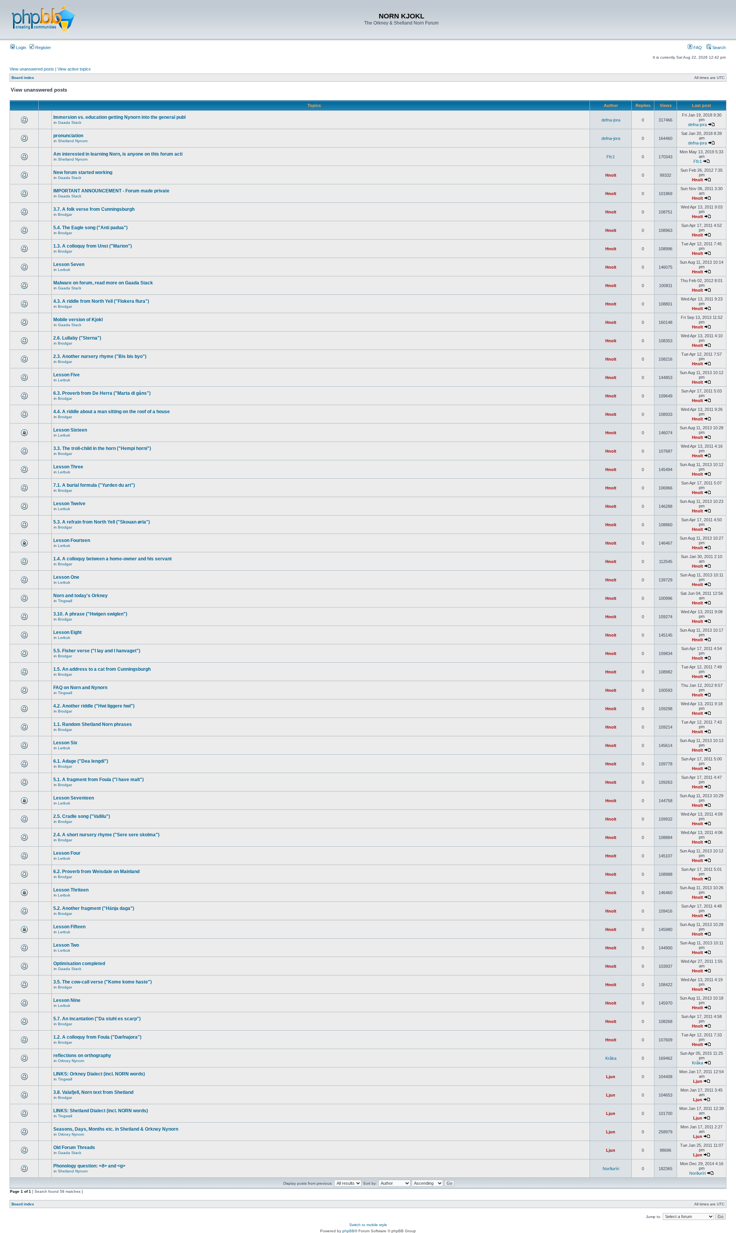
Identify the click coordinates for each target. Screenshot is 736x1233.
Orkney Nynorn (71, 1061)
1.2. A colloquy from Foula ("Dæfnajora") (97, 1037)
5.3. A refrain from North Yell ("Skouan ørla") (101, 522)
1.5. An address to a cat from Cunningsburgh (102, 669)
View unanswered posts (32, 69)
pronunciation (68, 135)
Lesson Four (66, 853)
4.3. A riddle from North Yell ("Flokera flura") (101, 301)
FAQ (697, 47)
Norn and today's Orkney (80, 595)
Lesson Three (68, 467)
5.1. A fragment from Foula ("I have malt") (98, 779)
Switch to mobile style (368, 1225)
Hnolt (610, 175)
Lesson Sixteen (70, 430)
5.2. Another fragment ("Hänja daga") (93, 908)
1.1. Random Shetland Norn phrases (92, 724)
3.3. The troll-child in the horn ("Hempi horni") (102, 448)
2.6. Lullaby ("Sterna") (77, 338)
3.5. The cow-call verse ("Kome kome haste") (102, 982)
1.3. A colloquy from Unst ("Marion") (92, 246)
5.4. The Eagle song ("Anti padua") (90, 227)
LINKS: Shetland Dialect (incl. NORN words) (100, 1110)
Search (718, 47)
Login (20, 47)
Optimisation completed (79, 963)
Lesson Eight (67, 632)
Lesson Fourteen (71, 540)
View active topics (74, 69)
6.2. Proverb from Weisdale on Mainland (96, 871)
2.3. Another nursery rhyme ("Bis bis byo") (99, 356)
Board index (23, 78)
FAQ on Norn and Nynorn (80, 687)
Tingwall (65, 601)
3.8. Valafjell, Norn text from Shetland (93, 1092)
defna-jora (610, 120)
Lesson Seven (68, 264)
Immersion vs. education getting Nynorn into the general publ (119, 117)
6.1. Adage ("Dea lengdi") (80, 761)
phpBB (348, 1231)
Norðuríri (611, 1168)
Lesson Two (66, 945)
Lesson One (66, 577)
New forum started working (82, 172)
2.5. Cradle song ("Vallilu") (81, 816)
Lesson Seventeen (73, 798)
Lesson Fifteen (69, 926)
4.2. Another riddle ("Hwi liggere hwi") (94, 706)
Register (42, 47)
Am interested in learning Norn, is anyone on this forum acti (117, 154)
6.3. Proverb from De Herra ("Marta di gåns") (102, 393)
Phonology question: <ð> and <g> (89, 1166)
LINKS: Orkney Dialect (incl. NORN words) (99, 1074)
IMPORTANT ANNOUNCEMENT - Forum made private (111, 191)
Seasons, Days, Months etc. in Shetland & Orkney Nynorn (115, 1129)
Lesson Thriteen (71, 890)
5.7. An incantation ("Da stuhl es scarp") (97, 1018)
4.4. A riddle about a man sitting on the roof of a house (111, 411)
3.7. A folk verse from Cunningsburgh (94, 209)
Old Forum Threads (74, 1147)
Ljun (610, 1076)
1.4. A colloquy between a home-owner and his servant (112, 558)
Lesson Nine (66, 1000)
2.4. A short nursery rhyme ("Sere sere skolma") (106, 834)
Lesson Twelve (69, 503)
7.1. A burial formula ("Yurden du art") (94, 485)
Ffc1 (610, 156)
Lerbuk (64, 270)
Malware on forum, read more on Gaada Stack (103, 283)
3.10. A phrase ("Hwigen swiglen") (90, 614)
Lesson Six (65, 742)
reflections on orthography (82, 1055)
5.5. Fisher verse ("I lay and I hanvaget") (96, 650)
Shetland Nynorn (73, 141)
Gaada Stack (69, 122)
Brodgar (65, 214)
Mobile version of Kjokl (78, 319)
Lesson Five (66, 375)
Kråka (610, 1058)
